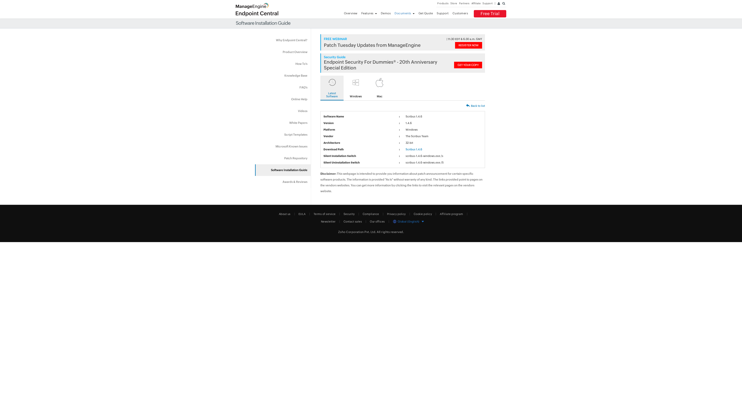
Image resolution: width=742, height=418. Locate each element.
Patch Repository (295, 158)
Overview (350, 13)
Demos (386, 13)
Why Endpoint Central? (291, 40)
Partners (464, 3)
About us (285, 214)
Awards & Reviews (295, 181)
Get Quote (426, 13)
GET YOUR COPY (468, 65)
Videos (302, 111)
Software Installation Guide (289, 170)
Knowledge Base (295, 75)
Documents (403, 13)
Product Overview (295, 52)
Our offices (377, 221)
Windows (356, 96)
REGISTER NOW (469, 45)
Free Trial (490, 13)
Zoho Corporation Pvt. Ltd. (357, 232)
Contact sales (353, 221)
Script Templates (295, 134)
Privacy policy (396, 214)
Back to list (478, 105)
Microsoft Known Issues (291, 146)
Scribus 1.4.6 (414, 149)
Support (443, 13)
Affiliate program (451, 214)
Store (453, 3)
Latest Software (332, 95)
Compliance (371, 214)
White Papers (298, 122)
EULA (302, 214)
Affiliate (476, 3)
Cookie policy (423, 214)
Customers (460, 13)
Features (367, 13)
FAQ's (303, 87)
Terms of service (325, 214)
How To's (301, 63)
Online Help (299, 99)
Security (349, 214)
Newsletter (328, 221)
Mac (379, 96)
